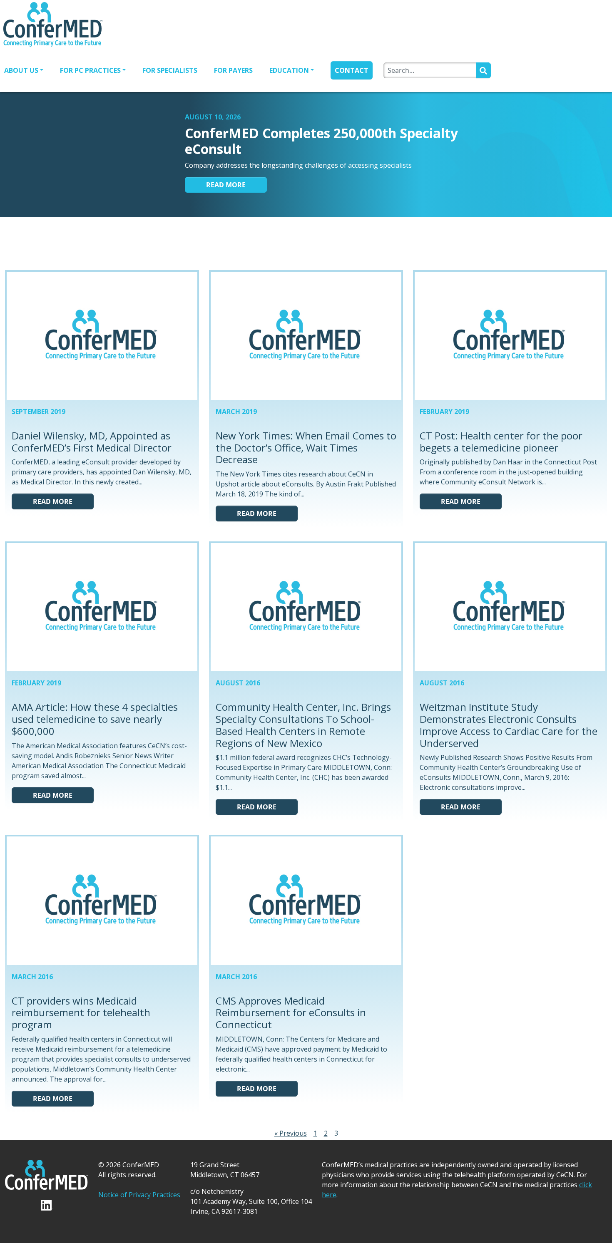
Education (289, 70)
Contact (351, 70)
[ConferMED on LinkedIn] (322, 242)
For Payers (233, 70)
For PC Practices (90, 70)
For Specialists (169, 70)
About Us (21, 70)
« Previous (290, 1133)
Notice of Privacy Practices (139, 1194)
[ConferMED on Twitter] (291, 242)
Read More (226, 184)
